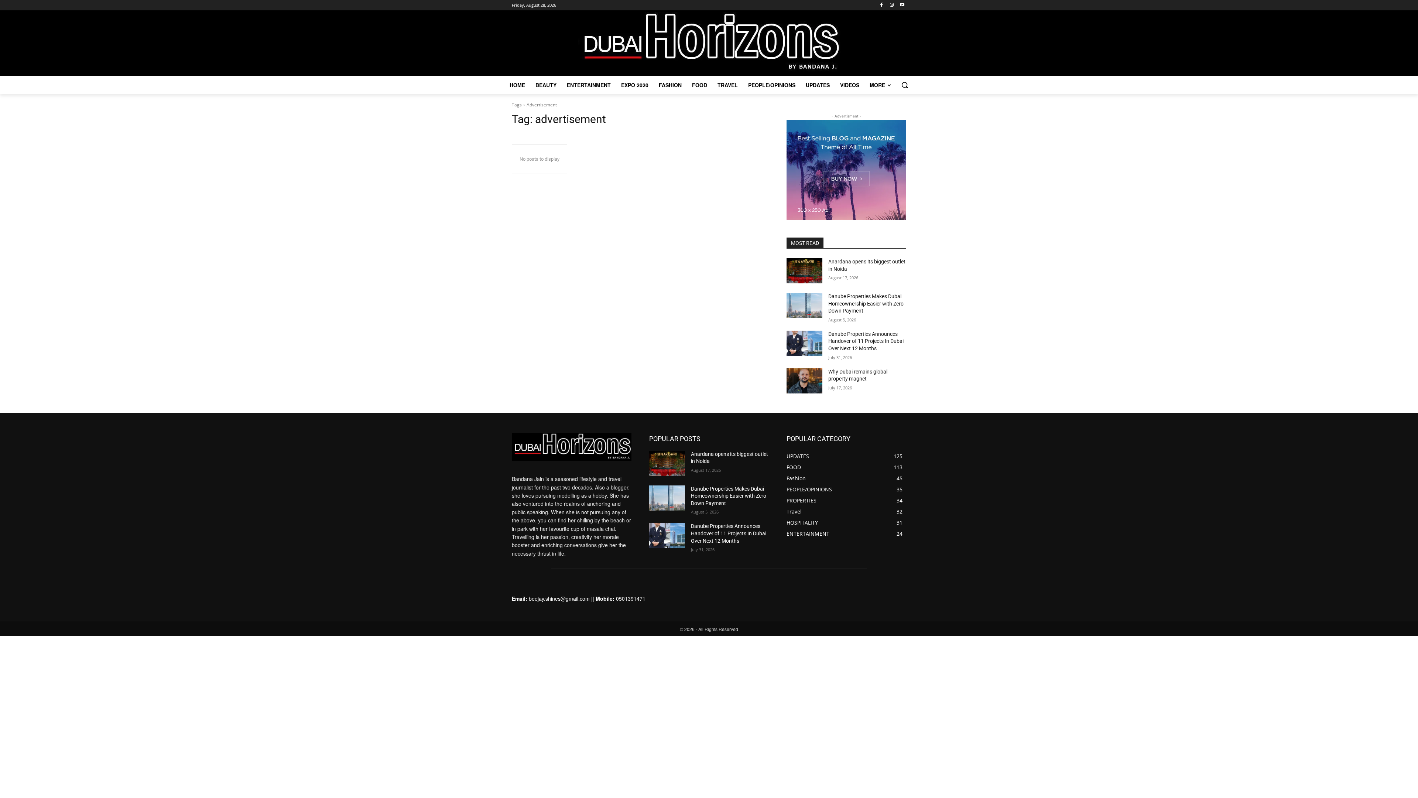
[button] (905, 85)
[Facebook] (881, 5)
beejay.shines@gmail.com (559, 598)
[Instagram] (891, 5)
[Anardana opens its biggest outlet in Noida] (804, 270)
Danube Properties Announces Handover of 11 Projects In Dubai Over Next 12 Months (866, 341)
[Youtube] (902, 5)
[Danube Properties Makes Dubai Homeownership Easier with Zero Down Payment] (804, 305)
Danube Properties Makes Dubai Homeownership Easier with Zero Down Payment (866, 303)
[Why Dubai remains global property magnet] (804, 380)
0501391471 (630, 598)
